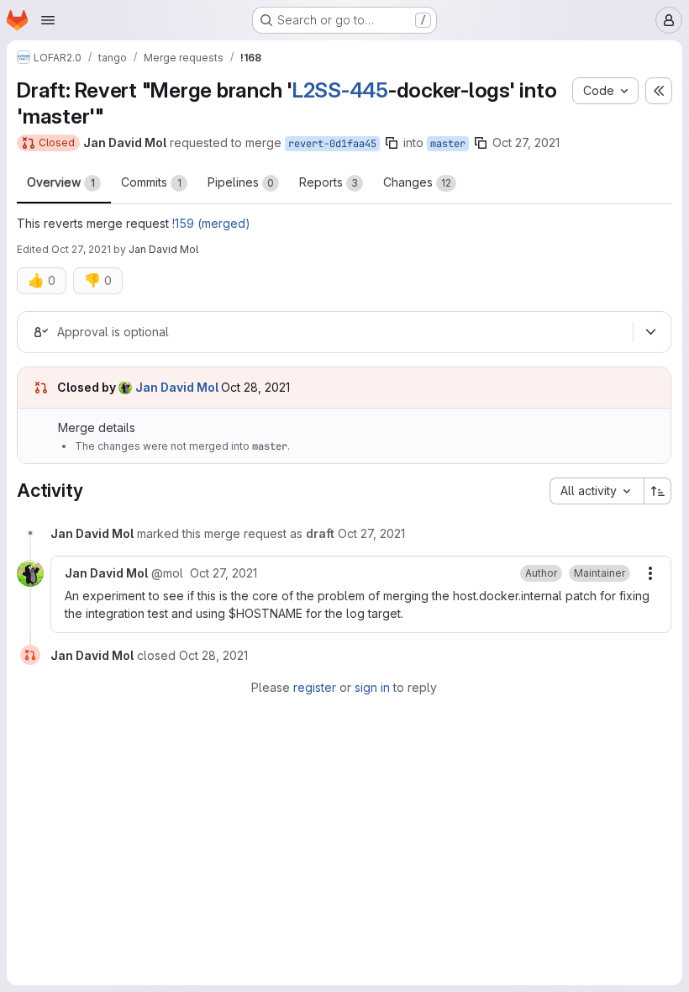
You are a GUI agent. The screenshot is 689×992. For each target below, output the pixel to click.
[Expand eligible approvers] (650, 332)
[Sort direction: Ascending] (657, 491)
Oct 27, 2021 (526, 142)
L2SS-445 (340, 90)
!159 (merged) (211, 223)
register (314, 687)
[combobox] (597, 491)
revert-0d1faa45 (332, 143)
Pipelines (241, 182)
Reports (328, 182)
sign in (372, 687)
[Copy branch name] (391, 143)
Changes (417, 182)
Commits (151, 182)
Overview (61, 182)
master (447, 143)
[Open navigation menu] (47, 20)
